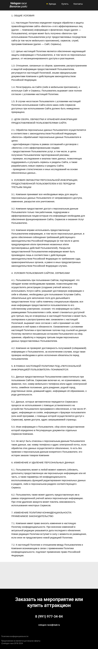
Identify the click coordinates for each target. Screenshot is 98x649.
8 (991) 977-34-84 (49, 616)
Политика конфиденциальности (14, 636)
